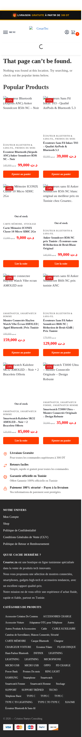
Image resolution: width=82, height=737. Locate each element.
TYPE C (31, 696)
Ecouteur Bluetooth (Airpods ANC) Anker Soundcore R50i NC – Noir (20, 155)
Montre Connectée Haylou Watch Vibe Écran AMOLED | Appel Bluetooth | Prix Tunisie (21, 324)
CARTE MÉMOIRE (12, 224)
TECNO (53, 689)
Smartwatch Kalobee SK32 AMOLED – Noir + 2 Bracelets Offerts (19, 422)
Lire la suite (21, 263)
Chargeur (58, 640)
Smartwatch (11, 313)
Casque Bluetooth (40, 640)
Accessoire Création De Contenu (21, 616)
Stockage (30, 224)
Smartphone (29, 677)
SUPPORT (10, 689)
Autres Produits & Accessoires (20, 628)
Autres (70, 622)
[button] (74, 33)
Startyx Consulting (33, 718)
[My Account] (66, 32)
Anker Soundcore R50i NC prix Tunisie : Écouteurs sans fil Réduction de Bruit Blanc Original (60, 243)
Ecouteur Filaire (44, 647)
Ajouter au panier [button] (21, 174)
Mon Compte (11, 516)
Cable (44, 628)
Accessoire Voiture (14, 622)
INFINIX (38, 653)
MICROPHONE (52, 659)
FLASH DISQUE (66, 647)
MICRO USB (12, 665)
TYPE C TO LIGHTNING (19, 702)
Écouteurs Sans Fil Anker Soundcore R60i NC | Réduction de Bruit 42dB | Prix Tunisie (58, 326)
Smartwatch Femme (15, 683)
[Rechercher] (38, 46)
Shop (6, 523)
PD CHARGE (63, 665)
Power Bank (11, 671)
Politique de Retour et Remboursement (26, 544)
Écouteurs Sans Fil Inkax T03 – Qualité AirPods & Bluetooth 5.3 (60, 146)
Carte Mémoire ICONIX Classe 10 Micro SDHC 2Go (19, 229)
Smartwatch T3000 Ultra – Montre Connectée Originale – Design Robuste (60, 413)
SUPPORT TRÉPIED (33, 689)
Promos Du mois (25, 148)
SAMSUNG (11, 677)
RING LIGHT (52, 671)
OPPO (47, 665)
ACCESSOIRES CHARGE (57, 616)
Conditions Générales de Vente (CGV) (25, 537)
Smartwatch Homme (65, 405)
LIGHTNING (56, 653)
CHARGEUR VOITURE (18, 647)
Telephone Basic (13, 696)
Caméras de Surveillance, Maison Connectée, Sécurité (32, 634)
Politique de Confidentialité (19, 530)
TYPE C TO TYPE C (49, 702)
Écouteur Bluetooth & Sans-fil (20, 708)
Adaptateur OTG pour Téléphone (45, 622)
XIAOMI (70, 702)
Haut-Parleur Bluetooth (16, 653)
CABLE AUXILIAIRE (63, 628)
